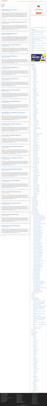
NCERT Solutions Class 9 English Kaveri (38, 317)
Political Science (35, 193)
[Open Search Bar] (46, 1)
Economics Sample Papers (37, 235)
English (34, 77)
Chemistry (34, 146)
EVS (33, 72)
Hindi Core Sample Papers (36, 257)
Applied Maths (35, 142)
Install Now (38, 13)
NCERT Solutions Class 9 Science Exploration (39, 324)
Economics (34, 149)
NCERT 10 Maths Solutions (20, 402)
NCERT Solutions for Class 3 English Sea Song (10, 67)
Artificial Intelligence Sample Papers (38, 281)
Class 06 (33, 89)
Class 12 (33, 167)
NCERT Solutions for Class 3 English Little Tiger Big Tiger (12, 169)
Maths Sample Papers (36, 240)
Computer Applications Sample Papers (38, 217)
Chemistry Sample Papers (36, 234)
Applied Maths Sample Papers (37, 230)
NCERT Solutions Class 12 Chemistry (38, 300)
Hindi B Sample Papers (36, 222)
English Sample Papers (36, 270)
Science (34, 94)
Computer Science (35, 175)
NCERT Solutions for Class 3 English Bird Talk (10, 78)
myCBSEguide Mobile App (4, 393)
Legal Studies (35, 187)
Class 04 (33, 76)
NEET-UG (32, 329)
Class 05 (33, 82)
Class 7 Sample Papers (35, 274)
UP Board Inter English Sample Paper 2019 (9, 33)
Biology (34, 171)
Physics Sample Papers (36, 264)
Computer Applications (36, 128)
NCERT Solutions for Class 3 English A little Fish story (11, 135)
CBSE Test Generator (35, 398)
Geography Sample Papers (36, 256)
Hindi (34, 73)
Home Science (35, 157)
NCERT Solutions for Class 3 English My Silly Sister (11, 180)
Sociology (34, 166)
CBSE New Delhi (34, 201)
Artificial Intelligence (36, 127)
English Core (35, 150)
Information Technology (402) (37, 133)
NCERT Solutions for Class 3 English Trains (9, 56)
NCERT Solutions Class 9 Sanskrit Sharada (39, 322)
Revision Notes (33, 332)
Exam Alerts (34, 205)
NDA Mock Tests (3, 401)
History (34, 155)
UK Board (32, 334)
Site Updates (34, 209)
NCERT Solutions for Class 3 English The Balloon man (11, 44)
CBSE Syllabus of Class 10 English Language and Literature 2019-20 (14, 22)
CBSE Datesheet (34, 395)
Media (36, 403)
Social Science (35, 95)
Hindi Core (34, 153)
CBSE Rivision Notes (19, 398)
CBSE (36, 1)
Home (17, 1)
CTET (32, 294)
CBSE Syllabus (34, 204)
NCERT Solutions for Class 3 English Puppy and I (10, 214)
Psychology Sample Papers (37, 266)
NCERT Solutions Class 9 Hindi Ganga (38, 318)
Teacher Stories (33, 333)
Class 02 (33, 68)
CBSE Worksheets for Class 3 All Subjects (9, 9)
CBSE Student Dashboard (4, 395)
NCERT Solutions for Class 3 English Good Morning (11, 101)
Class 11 (33, 140)
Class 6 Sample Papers (35, 269)
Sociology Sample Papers (36, 268)
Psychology (34, 362)
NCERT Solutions (41, 1)
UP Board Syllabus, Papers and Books (6, 397)
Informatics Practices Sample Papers (38, 260)
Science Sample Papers (36, 226)
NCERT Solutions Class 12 (35, 299)
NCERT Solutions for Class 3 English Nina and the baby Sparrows (13, 112)
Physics (34, 163)
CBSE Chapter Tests (19, 399)
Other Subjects (35, 110)
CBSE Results (34, 202)
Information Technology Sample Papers (38, 223)
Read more (3, 17)
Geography (34, 354)
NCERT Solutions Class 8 (35, 304)
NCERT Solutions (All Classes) (30, 1)
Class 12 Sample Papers (35, 244)
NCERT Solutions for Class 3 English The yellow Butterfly (12, 146)
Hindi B (34, 119)
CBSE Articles (34, 200)
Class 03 (33, 69)
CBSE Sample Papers (22, 1)
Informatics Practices (36, 158)
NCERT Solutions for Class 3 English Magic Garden (11, 225)
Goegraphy (34, 179)
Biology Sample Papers (36, 231)
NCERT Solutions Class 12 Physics (38, 303)
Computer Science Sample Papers (38, 252)
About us (33, 403)
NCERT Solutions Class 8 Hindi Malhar (38, 307)
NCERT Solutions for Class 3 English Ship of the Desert (12, 191)
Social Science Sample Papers (37, 227)
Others (33, 206)
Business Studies (35, 145)
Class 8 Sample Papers (35, 277)
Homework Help (34, 402)
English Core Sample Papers (37, 236)
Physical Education (35, 162)
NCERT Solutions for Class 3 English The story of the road (12, 157)
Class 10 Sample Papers (35, 214)
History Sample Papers (36, 239)
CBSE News (32, 197)
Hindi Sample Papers (36, 278)
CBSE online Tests (34, 399)
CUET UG (32, 295)
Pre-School (32, 330)
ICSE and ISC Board (3, 396)
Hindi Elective (35, 154)
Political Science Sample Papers (37, 243)
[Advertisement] (38, 22)
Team (38, 403)
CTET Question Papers (4, 400)
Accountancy (35, 141)
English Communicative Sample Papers (38, 218)
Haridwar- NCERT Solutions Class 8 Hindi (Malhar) (38, 30)
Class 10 (33, 125)
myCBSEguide (4, 0)
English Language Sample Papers (37, 219)
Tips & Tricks (34, 210)
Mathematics (35, 81)
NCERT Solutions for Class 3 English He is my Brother (11, 203)
